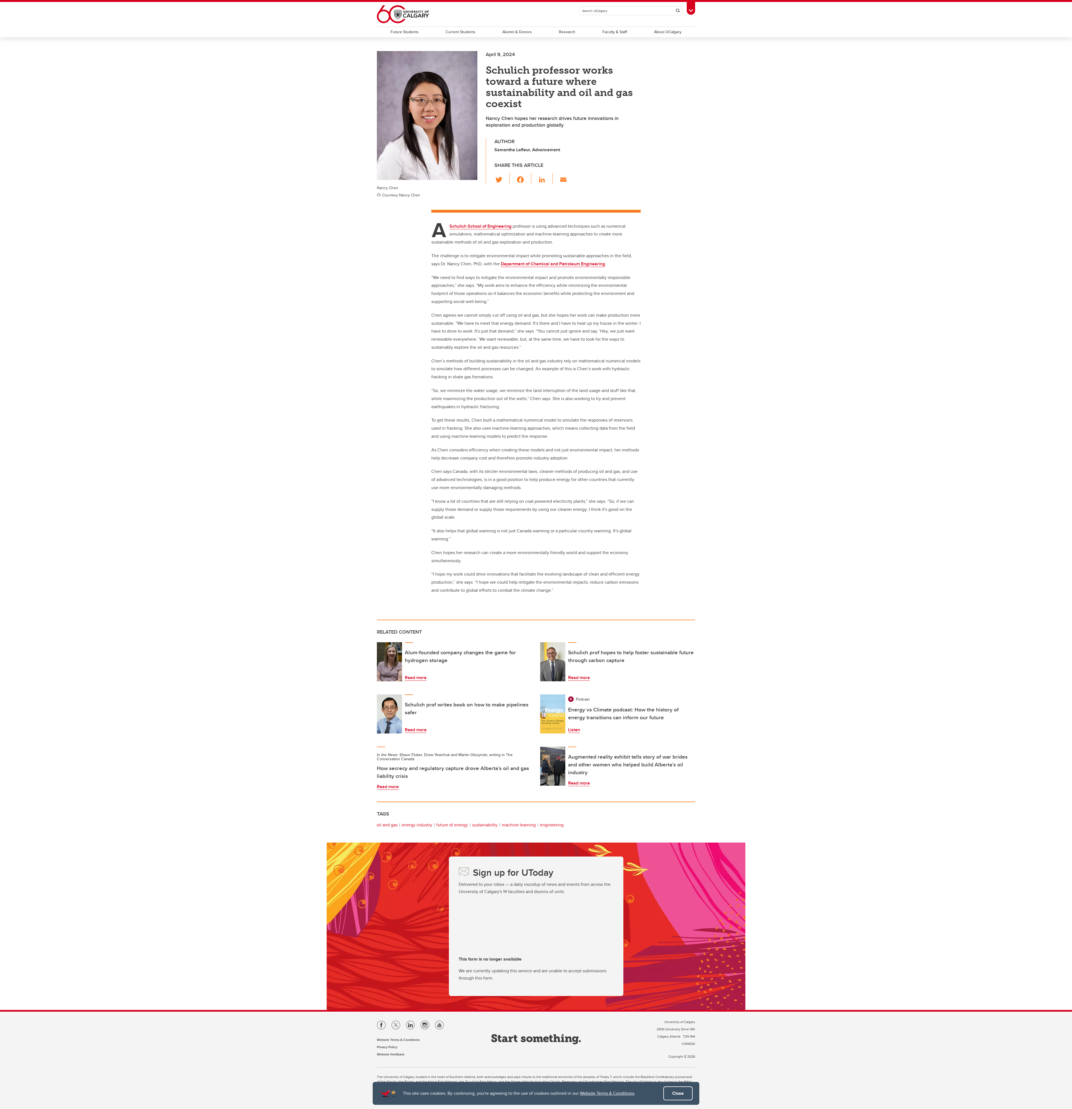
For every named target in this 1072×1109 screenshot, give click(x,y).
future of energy (452, 825)
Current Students (460, 32)
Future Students (404, 32)
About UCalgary (667, 32)
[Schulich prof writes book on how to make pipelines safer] (389, 713)
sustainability (484, 825)
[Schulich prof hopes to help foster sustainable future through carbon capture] (552, 661)
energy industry (417, 825)
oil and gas (387, 825)
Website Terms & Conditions (607, 1093)
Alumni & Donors (517, 32)
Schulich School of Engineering (480, 226)
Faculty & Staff (614, 32)
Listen (574, 729)
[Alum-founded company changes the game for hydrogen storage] (389, 661)
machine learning (519, 825)
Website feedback (390, 1054)
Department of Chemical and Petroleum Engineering (553, 264)
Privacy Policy (387, 1047)
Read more (416, 677)
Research (567, 32)
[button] (502, 178)
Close (678, 1093)
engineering (552, 825)
